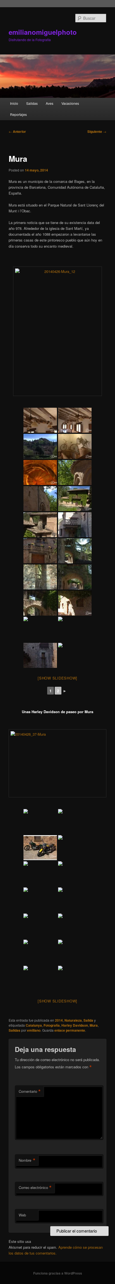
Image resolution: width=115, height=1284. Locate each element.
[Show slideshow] (57, 678)
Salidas (32, 103)
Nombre (27, 1160)
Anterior (17, 131)
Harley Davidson (74, 1025)
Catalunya (34, 1025)
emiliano (33, 1030)
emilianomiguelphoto (43, 32)
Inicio (14, 103)
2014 (59, 1020)
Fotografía (52, 1025)
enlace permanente (69, 1030)
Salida (88, 1020)
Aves (49, 103)
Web (22, 1215)
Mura (94, 1025)
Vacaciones (70, 103)
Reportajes (18, 114)
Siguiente (96, 131)
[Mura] (57, 331)
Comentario (30, 1091)
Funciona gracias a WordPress (57, 1273)
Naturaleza (73, 1020)
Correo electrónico (35, 1187)
